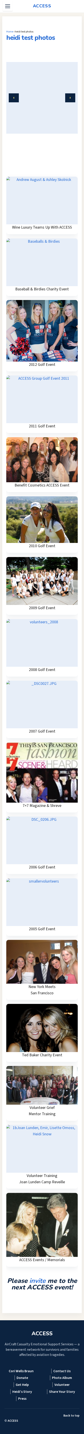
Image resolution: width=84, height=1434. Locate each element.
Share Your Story (62, 1391)
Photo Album (62, 1377)
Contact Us (62, 1371)
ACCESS (13, 1421)
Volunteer (62, 1384)
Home (9, 32)
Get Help (22, 1384)
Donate (22, 1377)
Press (22, 1398)
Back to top (71, 1415)
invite (37, 1280)
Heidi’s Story (22, 1391)
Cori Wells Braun (21, 1371)
